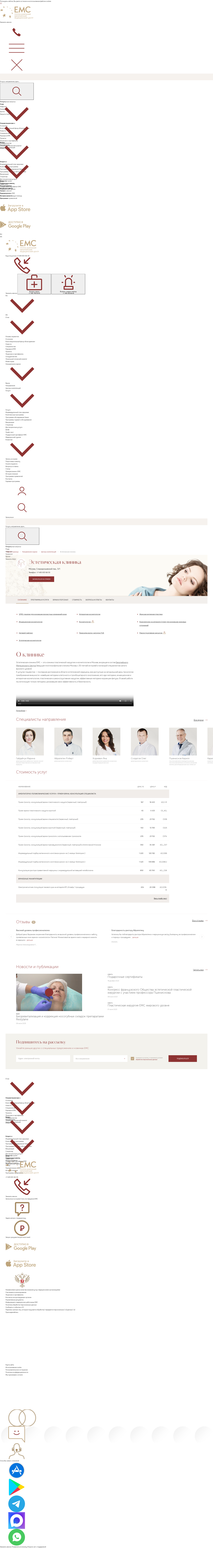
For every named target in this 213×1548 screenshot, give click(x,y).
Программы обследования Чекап (11, 169)
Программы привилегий (8, 198)
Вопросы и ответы (12, 466)
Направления (4, 145)
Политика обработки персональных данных (21, 1305)
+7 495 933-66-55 (6, 188)
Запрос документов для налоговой (18, 1237)
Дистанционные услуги (8, 179)
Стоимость (77, 600)
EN (1, 237)
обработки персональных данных (146, 1059)
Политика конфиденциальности (17, 1372)
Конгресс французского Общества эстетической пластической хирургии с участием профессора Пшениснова (150, 991)
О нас (7, 317)
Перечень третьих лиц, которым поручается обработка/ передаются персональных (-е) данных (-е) (40, 1310)
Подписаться (183, 1058)
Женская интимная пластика (151, 614)
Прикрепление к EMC (13, 471)
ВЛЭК (7, 430)
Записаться (4, 198)
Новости (3, 131)
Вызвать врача (5, 196)
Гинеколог (3, 109)
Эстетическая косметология (30, 640)
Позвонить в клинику (19, 1547)
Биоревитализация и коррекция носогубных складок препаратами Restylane (60, 1018)
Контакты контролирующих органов (18, 1297)
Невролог (3, 106)
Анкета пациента (11, 464)
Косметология (85, 621)
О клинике (3, 126)
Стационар (4, 176)
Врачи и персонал (60, 600)
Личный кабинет (6, 186)
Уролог (2, 111)
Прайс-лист (10, 432)
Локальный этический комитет (11, 146)
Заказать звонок (6, 22)
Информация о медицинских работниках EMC (22, 1302)
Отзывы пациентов (12, 336)
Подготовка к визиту (13, 461)
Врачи (8, 383)
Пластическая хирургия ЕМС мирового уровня (138, 1005)
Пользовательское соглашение (17, 1370)
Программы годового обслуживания (19, 420)
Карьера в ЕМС (5, 136)
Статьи (8, 469)
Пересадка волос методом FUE (91, 633)
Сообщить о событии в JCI (15, 1307)
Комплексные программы (9, 167)
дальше (30, 940)
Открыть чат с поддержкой (36, 1547)
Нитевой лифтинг (26, 633)
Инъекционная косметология (30, 621)
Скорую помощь (16, 196)
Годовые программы (7, 183)
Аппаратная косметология (89, 614)
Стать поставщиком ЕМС (29, 1199)
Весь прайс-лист (160, 898)
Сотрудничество (6, 143)
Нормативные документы (15, 1300)
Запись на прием (11, 459)
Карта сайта (10, 1365)
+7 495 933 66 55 (43, 572)
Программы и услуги (40, 600)
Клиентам (9, 440)
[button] (106, 3)
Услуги (8, 390)
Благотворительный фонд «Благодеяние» (15, 128)
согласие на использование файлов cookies (35, 1)
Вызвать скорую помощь (68, 292)
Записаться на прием (41, 579)
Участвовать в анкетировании (16, 1292)
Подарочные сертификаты (125, 977)
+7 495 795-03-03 (34, 293)
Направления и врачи (13, 364)
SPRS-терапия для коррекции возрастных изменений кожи (43, 614)
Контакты (3, 181)
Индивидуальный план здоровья (11, 164)
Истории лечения (12, 474)
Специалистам (5, 133)
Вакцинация (4, 174)
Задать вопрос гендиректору (16, 1218)
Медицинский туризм (13, 437)
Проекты (3, 138)
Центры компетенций (13, 388)
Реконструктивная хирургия (151, 633)
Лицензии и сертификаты (9, 141)
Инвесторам (10, 361)
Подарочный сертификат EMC (16, 435)
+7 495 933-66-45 (68, 293)
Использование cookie (13, 1367)
